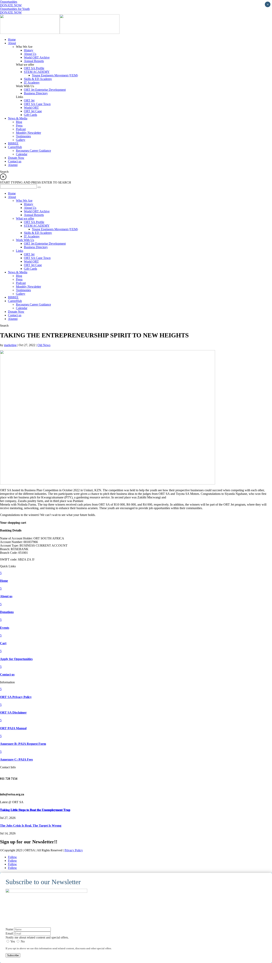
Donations (7, 612)
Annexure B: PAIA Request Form (23, 743)
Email (9, 933)
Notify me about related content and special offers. (37, 937)
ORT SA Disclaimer (13, 712)
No (22, 941)
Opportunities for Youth (15, 9)
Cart (3, 643)
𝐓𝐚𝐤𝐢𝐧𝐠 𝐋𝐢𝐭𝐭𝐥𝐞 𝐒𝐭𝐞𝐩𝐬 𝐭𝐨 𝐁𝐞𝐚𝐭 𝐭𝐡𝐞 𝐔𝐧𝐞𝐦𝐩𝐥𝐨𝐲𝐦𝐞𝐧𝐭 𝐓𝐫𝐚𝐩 (35, 810)
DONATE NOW (11, 5)
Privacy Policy (74, 850)
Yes (13, 941)
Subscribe (13, 955)
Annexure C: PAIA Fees (16, 759)
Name (9, 929)
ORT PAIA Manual (13, 728)
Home (4, 580)
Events (4, 627)
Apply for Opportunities (16, 659)
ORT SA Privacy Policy (16, 697)
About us (6, 596)
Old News (43, 345)
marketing (10, 345)
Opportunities (8, 1)
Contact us (7, 674)
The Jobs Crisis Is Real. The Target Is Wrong (30, 825)
